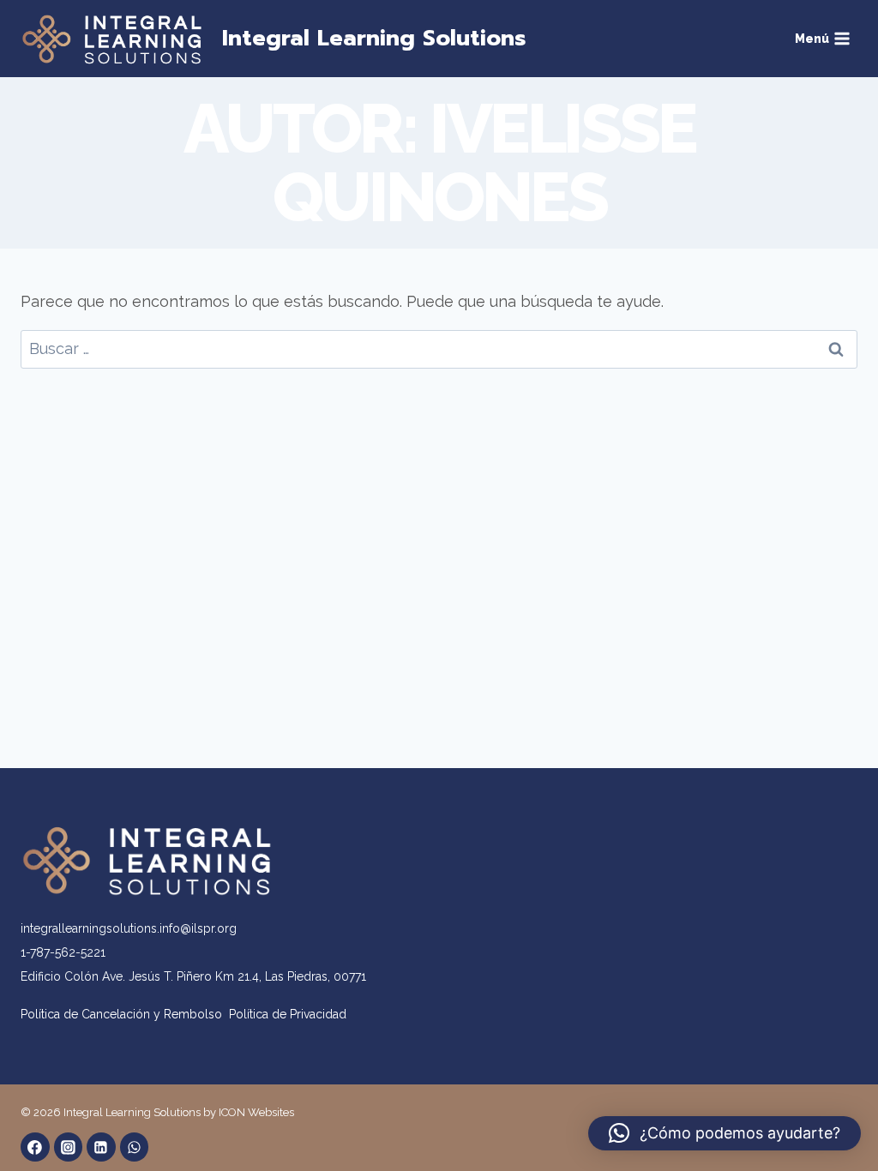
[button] (724, 1133)
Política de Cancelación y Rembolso (125, 1014)
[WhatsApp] (134, 1147)
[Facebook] (35, 1147)
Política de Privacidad (287, 1014)
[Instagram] (68, 1147)
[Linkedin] (101, 1147)
